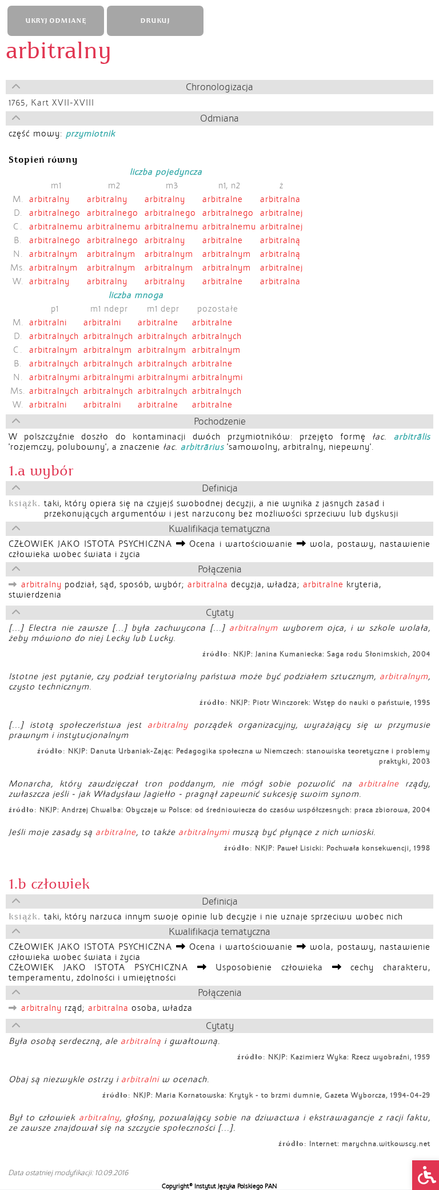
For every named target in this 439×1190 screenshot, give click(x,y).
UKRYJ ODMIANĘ (55, 21)
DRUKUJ (155, 21)
